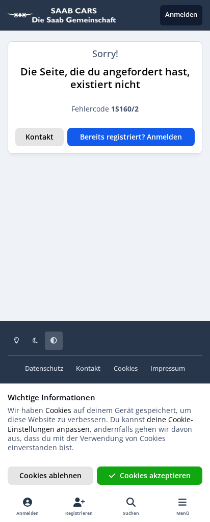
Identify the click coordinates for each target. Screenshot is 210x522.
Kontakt (39, 137)
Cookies (126, 368)
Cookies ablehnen (50, 475)
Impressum (167, 368)
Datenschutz (44, 368)
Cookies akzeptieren (155, 475)
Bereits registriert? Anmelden (131, 137)
